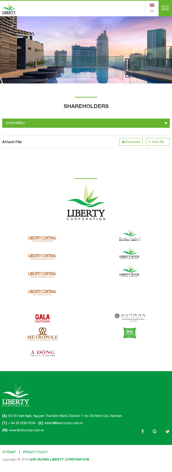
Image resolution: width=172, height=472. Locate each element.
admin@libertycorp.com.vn (63, 423)
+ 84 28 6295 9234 (21, 423)
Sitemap (9, 452)
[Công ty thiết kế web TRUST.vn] (9, 8)
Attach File (12, 142)
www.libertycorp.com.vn (26, 430)
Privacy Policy (35, 452)
